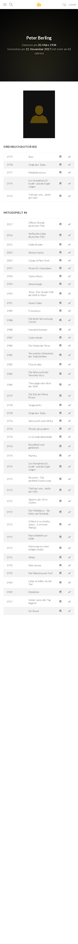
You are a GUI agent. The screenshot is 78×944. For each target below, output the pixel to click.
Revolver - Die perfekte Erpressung (39, 479)
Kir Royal (33, 610)
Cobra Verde (35, 337)
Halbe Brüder (35, 244)
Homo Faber (35, 303)
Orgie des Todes (37, 164)
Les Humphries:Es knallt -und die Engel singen (39, 183)
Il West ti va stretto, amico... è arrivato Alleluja (39, 524)
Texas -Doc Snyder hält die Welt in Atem (41, 293)
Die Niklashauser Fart (40, 573)
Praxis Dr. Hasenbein (39, 268)
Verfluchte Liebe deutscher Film (37, 235)
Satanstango (35, 284)
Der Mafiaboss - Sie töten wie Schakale (39, 512)
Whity (31, 557)
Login (72, 4)
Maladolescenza (37, 172)
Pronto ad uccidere (38, 428)
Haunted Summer (38, 329)
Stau (30, 156)
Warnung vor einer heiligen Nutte (38, 548)
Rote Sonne (34, 565)
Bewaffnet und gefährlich (36, 446)
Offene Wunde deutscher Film (36, 224)
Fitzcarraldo (35, 364)
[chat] (64, 5)
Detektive (33, 591)
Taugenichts (35, 405)
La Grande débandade (40, 436)
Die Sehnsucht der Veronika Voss (38, 374)
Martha (32, 455)
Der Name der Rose (39, 345)
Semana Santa (36, 252)
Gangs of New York (39, 260)
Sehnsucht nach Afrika (40, 420)
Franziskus (34, 310)
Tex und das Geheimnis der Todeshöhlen (41, 355)
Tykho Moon (35, 276)
